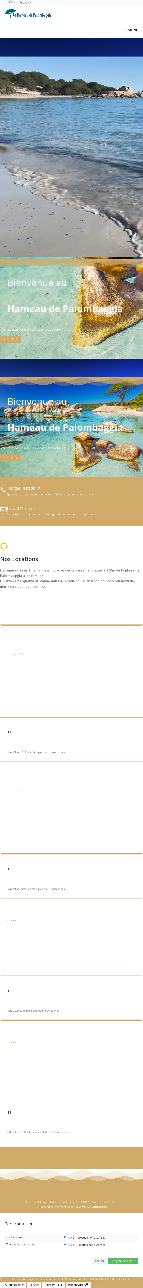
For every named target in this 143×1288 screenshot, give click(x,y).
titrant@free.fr (21, 508)
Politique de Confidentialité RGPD (69, 1202)
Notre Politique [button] (53, 1285)
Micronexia (99, 1207)
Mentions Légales (36, 1202)
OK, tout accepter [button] (13, 1285)
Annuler (99, 1261)
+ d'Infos (18, 654)
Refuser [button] (34, 1285)
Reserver (10, 339)
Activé (70, 1237)
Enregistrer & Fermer (123, 1261)
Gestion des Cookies (104, 1202)
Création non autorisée (91, 1237)
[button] (78, 1285)
